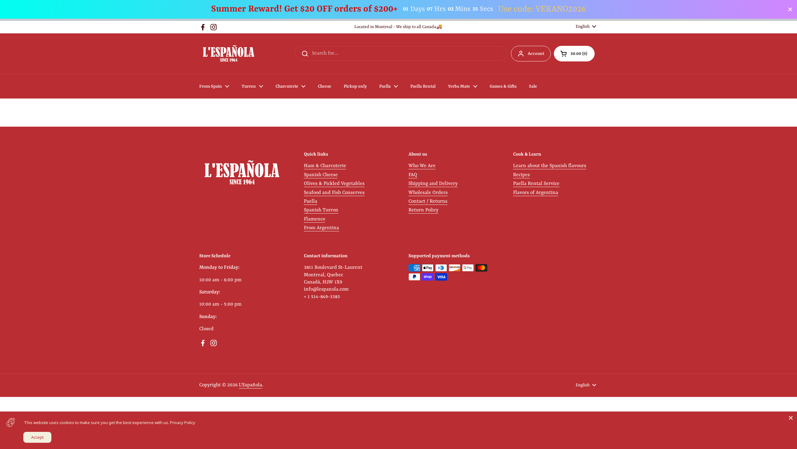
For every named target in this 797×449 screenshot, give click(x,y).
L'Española (250, 385)
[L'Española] (228, 54)
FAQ (412, 175)
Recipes (521, 175)
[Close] (791, 418)
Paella (310, 201)
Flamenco (314, 219)
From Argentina (321, 228)
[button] (574, 53)
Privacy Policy (182, 422)
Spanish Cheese (321, 175)
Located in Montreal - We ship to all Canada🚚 (398, 27)
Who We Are (422, 166)
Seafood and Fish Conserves (334, 193)
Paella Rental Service (536, 183)
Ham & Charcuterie (325, 166)
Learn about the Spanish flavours (549, 166)
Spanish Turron (321, 210)
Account (536, 53)
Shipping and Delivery (433, 183)
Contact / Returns (427, 201)
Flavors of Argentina (535, 193)
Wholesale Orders (428, 193)
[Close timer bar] (790, 9)
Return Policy (423, 210)
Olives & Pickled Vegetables (334, 183)
